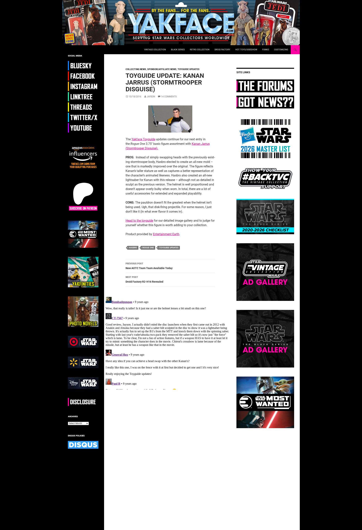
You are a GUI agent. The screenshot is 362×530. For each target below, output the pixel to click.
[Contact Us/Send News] (265, 101)
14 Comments (169, 96)
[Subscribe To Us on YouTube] (83, 127)
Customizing (281, 49)
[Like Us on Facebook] (83, 76)
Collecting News (136, 69)
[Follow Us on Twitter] (83, 117)
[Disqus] (167, 342)
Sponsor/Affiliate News (161, 69)
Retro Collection (199, 49)
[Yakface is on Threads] (83, 107)
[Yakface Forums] (265, 85)
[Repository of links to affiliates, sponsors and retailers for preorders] (83, 96)
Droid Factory (222, 49)
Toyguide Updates (188, 69)
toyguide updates (169, 247)
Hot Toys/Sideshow (246, 49)
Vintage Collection (155, 49)
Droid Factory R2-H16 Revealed (144, 279)
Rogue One (148, 247)
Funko (265, 49)
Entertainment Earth (166, 234)
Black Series (178, 49)
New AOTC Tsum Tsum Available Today (149, 266)
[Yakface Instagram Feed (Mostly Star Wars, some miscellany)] (83, 86)
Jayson (151, 96)
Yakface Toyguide (143, 139)
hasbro (133, 247)
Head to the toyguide (139, 220)
